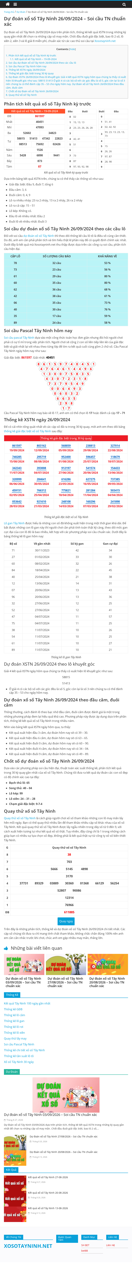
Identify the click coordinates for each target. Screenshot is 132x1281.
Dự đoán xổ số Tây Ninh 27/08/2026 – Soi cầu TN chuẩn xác (65, 982)
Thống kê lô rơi (13, 1027)
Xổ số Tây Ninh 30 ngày (19, 1062)
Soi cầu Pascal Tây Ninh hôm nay (26, 66)
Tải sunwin (7, 1274)
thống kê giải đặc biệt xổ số (27, 431)
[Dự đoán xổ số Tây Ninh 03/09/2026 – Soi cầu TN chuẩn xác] (24, 956)
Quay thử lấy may (15, 1038)
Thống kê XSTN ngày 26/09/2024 (25, 69)
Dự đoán (20, 11)
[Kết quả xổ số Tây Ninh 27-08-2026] (16, 1178)
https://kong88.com (36, 1263)
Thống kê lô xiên (14, 1033)
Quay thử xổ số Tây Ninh (21, 94)
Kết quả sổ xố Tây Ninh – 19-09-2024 (33, 59)
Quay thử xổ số (20, 818)
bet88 (84, 1250)
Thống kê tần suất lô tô (19, 1056)
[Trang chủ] (8, 4)
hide (72, 49)
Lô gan (14, 523)
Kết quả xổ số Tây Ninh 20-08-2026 (48, 1192)
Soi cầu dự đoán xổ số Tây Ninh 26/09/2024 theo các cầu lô (41, 62)
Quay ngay (66, 921)
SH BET (85, 1245)
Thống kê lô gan (14, 1021)
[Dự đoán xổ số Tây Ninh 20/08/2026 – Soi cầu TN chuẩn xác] (108, 956)
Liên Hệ (110, 1245)
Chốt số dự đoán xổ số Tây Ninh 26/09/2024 (32, 91)
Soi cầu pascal (19, 338)
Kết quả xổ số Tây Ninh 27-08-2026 (48, 1177)
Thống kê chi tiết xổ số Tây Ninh (24, 1050)
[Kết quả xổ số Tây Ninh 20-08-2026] (16, 1193)
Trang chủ (9, 11)
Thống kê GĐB (13, 1009)
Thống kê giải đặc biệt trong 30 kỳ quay (30, 73)
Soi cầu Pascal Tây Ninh (19, 1044)
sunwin (38, 1279)
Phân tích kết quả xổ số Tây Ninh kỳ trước (31, 55)
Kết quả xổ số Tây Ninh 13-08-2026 (48, 1208)
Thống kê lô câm (14, 1015)
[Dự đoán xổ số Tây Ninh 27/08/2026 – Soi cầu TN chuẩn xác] (66, 956)
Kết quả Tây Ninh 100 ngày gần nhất (27, 1003)
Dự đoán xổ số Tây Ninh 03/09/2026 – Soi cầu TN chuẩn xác (23, 982)
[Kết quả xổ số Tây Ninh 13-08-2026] (16, 1208)
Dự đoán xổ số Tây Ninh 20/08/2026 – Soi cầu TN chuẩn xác (107, 982)
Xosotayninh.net (105, 41)
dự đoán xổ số (38, 236)
